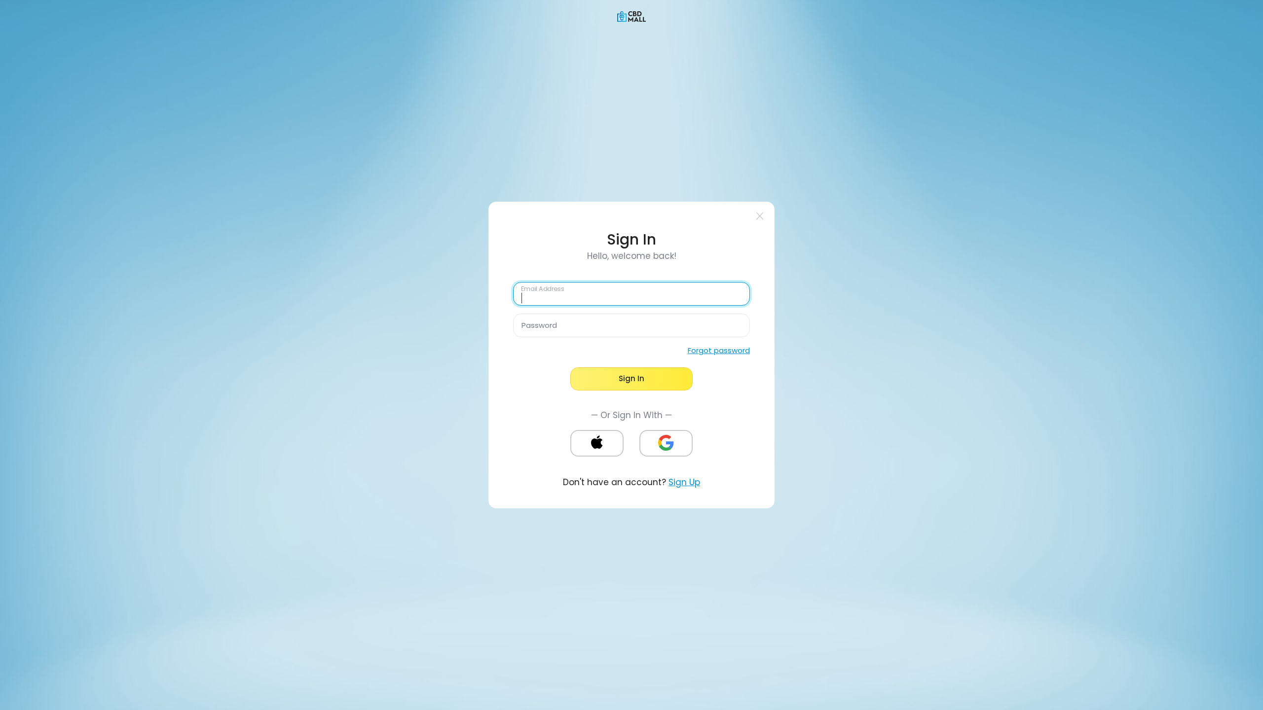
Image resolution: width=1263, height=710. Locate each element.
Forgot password (719, 350)
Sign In (631, 378)
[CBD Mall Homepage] (631, 16)
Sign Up (684, 482)
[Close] (760, 216)
